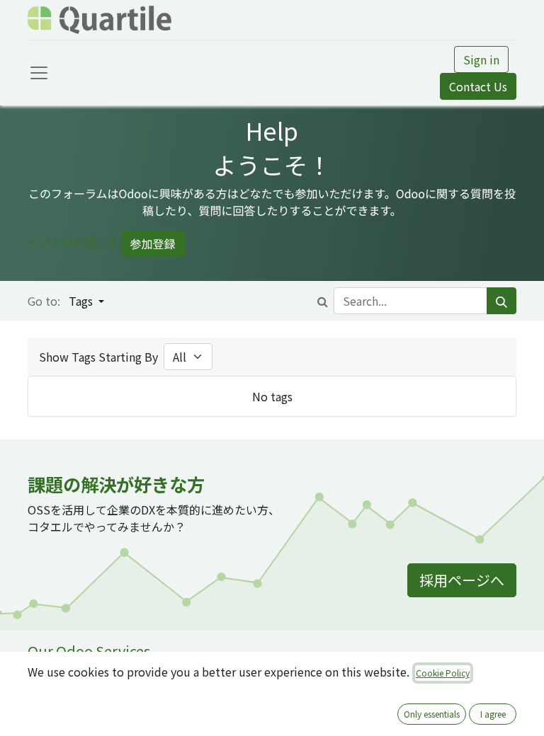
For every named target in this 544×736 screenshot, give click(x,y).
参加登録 (153, 243)
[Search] (501, 300)
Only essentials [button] (432, 714)
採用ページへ (461, 580)
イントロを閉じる (73, 242)
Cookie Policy (443, 673)
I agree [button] (493, 714)
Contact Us (478, 86)
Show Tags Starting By (98, 356)
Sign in (481, 59)
